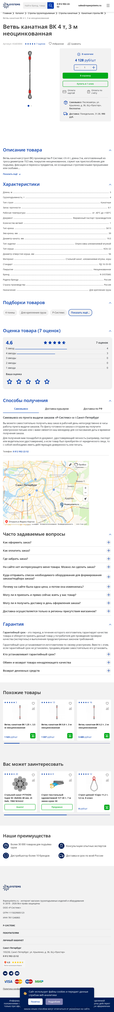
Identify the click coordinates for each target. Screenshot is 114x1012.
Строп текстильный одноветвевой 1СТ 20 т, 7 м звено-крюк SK (56, 797)
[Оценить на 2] (18, 381)
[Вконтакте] (5, 973)
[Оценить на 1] (9, 381)
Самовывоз (21, 408)
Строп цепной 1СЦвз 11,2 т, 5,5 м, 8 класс (93, 796)
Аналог (20, 807)
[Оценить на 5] (46, 381)
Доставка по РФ (93, 408)
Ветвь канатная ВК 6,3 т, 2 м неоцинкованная (94, 726)
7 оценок (40, 43)
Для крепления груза (33, 312)
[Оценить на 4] (37, 381)
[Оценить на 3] (28, 381)
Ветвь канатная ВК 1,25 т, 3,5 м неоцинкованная (19, 726)
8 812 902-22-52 (21, 451)
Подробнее (54, 1001)
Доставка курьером (57, 408)
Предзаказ (57, 807)
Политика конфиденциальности (19, 988)
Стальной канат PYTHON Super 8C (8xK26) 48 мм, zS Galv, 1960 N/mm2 (18, 797)
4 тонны (10, 312)
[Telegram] (11, 973)
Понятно (35, 1001)
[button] (28, 106)
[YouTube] (17, 973)
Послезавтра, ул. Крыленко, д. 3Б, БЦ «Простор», (85, 105)
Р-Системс (58, 312)
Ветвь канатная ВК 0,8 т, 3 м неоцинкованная (56, 726)
